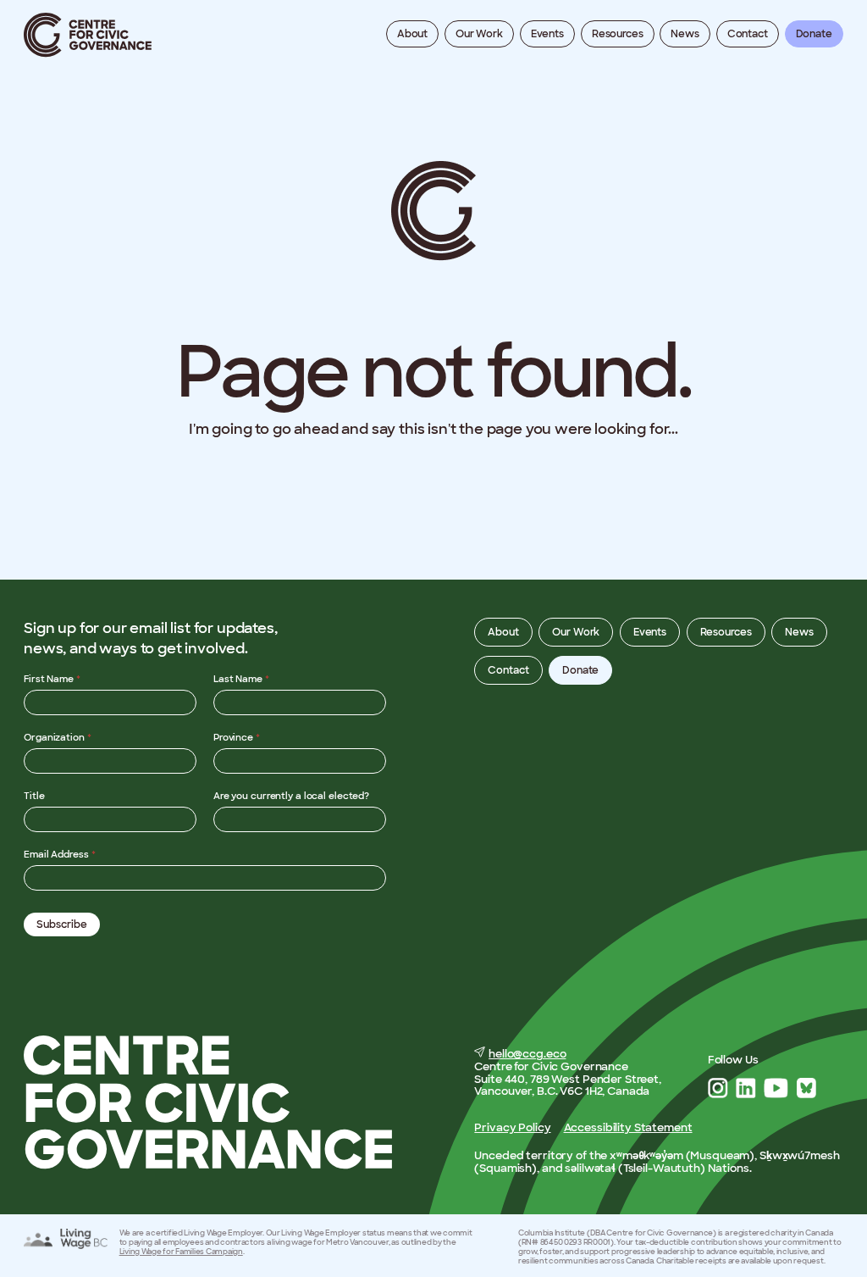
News (685, 34)
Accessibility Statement (628, 1127)
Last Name (241, 679)
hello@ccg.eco (527, 1054)
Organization (57, 737)
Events (547, 34)
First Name (52, 679)
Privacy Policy (512, 1127)
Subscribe (61, 924)
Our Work (479, 34)
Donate (814, 34)
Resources (617, 34)
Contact (747, 34)
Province (236, 737)
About (412, 34)
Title (34, 796)
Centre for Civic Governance (88, 35)
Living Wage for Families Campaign (181, 1251)
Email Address (59, 854)
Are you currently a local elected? (291, 796)
